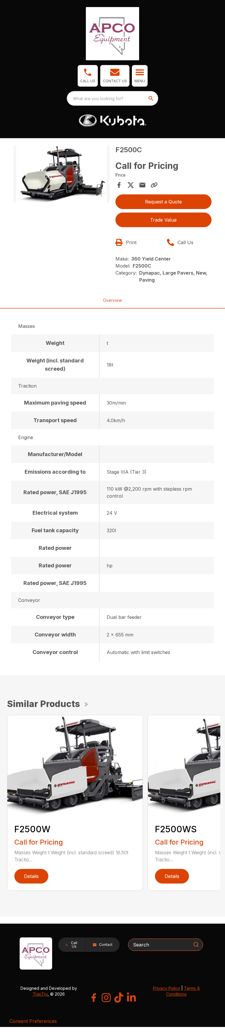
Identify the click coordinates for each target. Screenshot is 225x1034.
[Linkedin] (131, 997)
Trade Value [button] (163, 220)
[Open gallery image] (61, 174)
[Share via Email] (142, 185)
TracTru (40, 994)
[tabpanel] (61, 175)
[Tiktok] (119, 997)
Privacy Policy (166, 988)
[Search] (196, 944)
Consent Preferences (33, 1021)
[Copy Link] (154, 185)
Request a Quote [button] (163, 202)
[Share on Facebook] (118, 185)
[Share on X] (130, 185)
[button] (88, 76)
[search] (151, 98)
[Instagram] (106, 997)
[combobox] (112, 98)
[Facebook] (93, 997)
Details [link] (31, 876)
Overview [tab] (112, 300)
